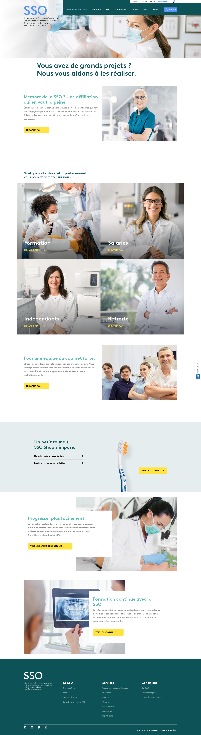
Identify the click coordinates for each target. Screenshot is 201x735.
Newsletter (107, 711)
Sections (66, 692)
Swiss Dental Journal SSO (74, 702)
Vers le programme (105, 632)
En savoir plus (34, 130)
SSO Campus (108, 706)
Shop (155, 9)
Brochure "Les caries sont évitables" (49, 463)
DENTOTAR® (108, 716)
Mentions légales (149, 692)
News (135, 2)
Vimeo (38, 727)
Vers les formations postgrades (47, 546)
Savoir (134, 9)
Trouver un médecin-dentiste (115, 688)
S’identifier (170, 9)
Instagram (46, 727)
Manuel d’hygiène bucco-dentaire (49, 456)
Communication (70, 697)
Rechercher (162, 2)
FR (151, 2)
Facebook (25, 727)
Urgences (106, 692)
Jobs (145, 9)
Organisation (69, 688)
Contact (144, 2)
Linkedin (32, 727)
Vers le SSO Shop (150, 471)
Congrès (106, 702)
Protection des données (152, 697)
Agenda (105, 697)
